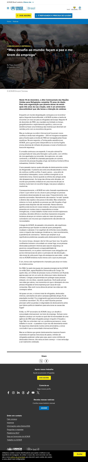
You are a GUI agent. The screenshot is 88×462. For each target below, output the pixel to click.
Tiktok (28, 392)
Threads (23, 392)
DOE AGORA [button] (74, 9)
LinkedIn (18, 392)
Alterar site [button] (27, 2)
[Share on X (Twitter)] (41, 361)
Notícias (15, 21)
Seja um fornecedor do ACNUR (18, 436)
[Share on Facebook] (46, 361)
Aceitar (79, 454)
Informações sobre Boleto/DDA (18, 426)
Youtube (33, 392)
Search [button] (68, 9)
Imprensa (10, 422)
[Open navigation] (8, 8)
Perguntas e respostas (15, 429)
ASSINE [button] (44, 408)
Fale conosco (12, 419)
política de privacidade (17, 457)
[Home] (18, 8)
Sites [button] (80, 9)
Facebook (8, 392)
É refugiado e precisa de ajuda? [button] (54, 15)
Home (9, 21)
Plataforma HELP (13, 433)
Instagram (13, 392)
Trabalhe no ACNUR (14, 440)
